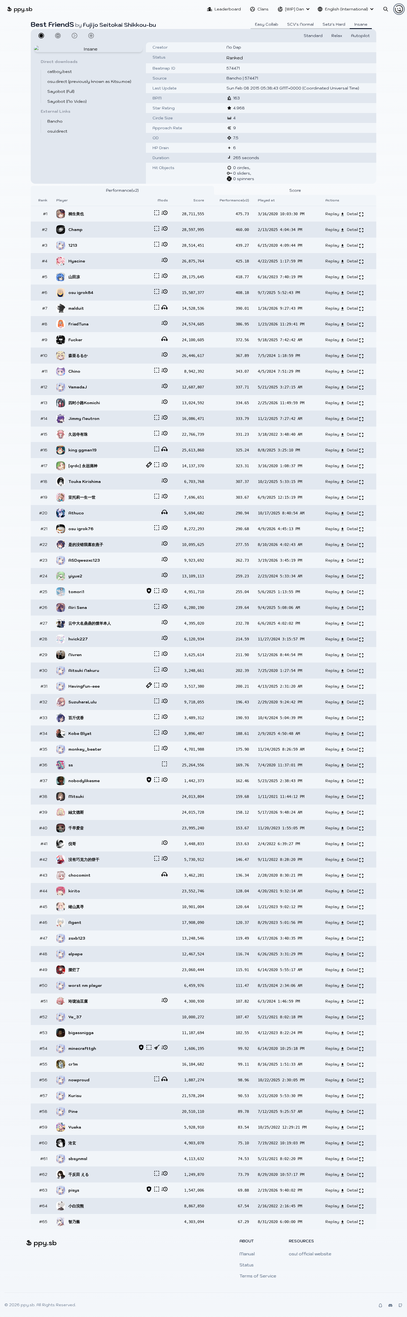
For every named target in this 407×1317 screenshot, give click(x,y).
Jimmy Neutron (83, 418)
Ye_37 (75, 1016)
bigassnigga (81, 1032)
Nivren (75, 654)
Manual (247, 1253)
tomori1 (76, 591)
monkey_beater (85, 749)
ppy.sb (19, 9)
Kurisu (74, 1095)
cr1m (73, 1064)
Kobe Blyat (80, 733)
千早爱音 (76, 828)
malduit (76, 308)
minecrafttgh (82, 1048)
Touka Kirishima (84, 481)
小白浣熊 (76, 1205)
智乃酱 (74, 1221)
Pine (73, 1111)
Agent (74, 922)
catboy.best (59, 71)
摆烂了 (74, 969)
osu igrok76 (80, 528)
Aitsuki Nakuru (83, 670)
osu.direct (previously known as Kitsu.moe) (89, 81)
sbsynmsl (77, 1158)
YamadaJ (77, 387)
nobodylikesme (84, 780)
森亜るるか (78, 355)
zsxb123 (76, 938)
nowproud (78, 1079)
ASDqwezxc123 (84, 560)
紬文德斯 (76, 812)
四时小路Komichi (84, 402)
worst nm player (85, 985)
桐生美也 (76, 213)
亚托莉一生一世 (82, 497)
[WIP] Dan (294, 9)
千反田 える (78, 1174)
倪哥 (72, 843)
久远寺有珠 (78, 434)
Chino (74, 371)
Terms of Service (257, 1276)
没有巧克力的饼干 (83, 859)
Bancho (55, 121)
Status (246, 1265)
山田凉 (74, 276)
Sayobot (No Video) (67, 101)
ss (70, 765)
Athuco (76, 513)
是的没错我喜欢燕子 (85, 544)
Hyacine (76, 261)
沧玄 (72, 1142)
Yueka (74, 1127)
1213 (72, 245)
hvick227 (78, 639)
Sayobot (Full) (60, 91)
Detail (353, 213)
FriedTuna (78, 324)
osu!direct (57, 131)
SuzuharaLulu (82, 702)
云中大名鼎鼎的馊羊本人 (89, 623)
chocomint (79, 875)
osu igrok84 (80, 292)
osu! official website (310, 1253)
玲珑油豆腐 (78, 1001)
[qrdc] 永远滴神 (82, 465)
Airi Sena (77, 607)
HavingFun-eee (84, 686)
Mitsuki (76, 796)
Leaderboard (228, 9)
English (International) (346, 9)
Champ (75, 229)
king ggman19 (82, 450)
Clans (263, 9)
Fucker (75, 339)
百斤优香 (76, 717)
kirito (74, 890)
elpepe (75, 953)
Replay (332, 213)
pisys (73, 1190)
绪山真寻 (76, 906)
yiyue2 (75, 576)
